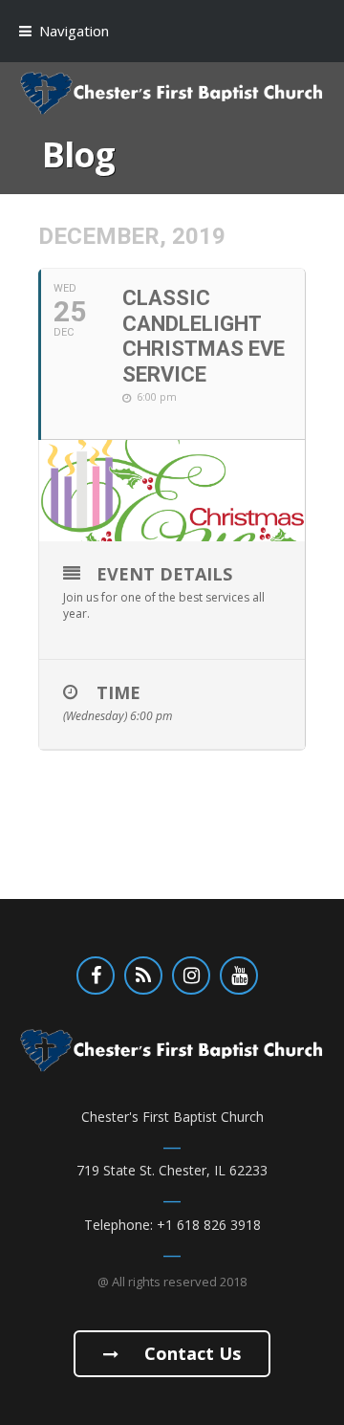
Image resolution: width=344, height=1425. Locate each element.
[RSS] (143, 975)
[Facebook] (95, 975)
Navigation (74, 30)
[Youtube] (239, 975)
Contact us (190, 1353)
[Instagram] (191, 975)
